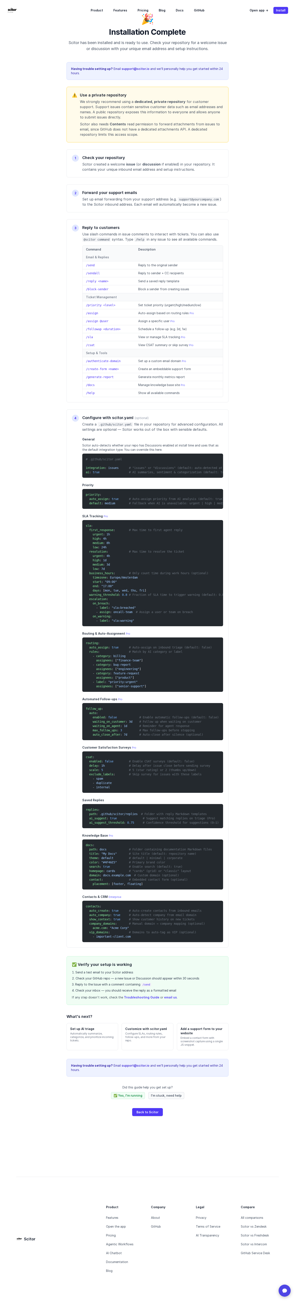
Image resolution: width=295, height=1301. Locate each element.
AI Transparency (207, 1235)
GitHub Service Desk (255, 1253)
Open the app (116, 1226)
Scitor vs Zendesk (253, 1226)
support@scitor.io (135, 69)
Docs (180, 10)
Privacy (201, 1217)
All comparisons (252, 1217)
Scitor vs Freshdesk (255, 1235)
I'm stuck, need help (166, 1095)
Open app (259, 10)
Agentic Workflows (119, 1244)
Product (97, 10)
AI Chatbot (114, 1253)
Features (120, 10)
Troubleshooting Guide (141, 997)
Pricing (143, 10)
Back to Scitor (147, 1112)
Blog (162, 10)
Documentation (117, 1262)
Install (280, 10)
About (155, 1217)
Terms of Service (208, 1226)
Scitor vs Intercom (254, 1244)
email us (170, 997)
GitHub (199, 10)
